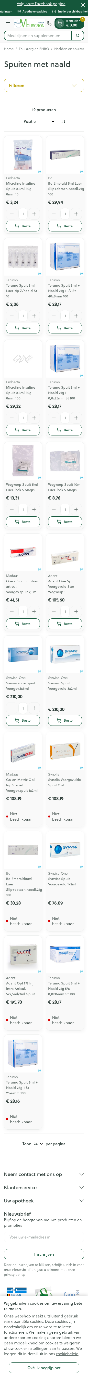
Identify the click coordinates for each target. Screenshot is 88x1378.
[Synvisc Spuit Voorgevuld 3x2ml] (65, 654)
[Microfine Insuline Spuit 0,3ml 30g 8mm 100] (23, 359)
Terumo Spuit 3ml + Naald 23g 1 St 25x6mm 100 (22, 1088)
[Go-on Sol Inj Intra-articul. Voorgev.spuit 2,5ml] (23, 552)
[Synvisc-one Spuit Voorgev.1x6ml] (23, 654)
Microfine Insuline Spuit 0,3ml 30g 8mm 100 (20, 393)
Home (9, 48)
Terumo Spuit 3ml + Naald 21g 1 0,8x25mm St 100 (64, 393)
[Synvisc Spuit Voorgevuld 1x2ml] (65, 850)
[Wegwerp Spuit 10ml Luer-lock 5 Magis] (65, 461)
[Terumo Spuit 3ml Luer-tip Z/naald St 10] (23, 257)
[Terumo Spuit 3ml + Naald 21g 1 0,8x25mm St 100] (65, 359)
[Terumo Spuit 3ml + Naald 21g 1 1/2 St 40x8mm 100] (65, 257)
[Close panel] (83, 5)
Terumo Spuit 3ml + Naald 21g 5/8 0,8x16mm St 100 (64, 988)
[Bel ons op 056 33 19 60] (49, 23)
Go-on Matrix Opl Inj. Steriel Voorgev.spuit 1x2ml (22, 785)
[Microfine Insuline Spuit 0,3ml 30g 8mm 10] (23, 155)
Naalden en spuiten (69, 48)
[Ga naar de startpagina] (29, 23)
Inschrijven (44, 1254)
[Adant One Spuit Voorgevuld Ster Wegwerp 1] (65, 552)
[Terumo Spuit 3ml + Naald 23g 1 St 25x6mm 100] (23, 1053)
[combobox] (38, 35)
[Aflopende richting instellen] (63, 121)
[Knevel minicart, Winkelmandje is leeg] (59, 23)
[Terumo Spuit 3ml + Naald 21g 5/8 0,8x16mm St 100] (65, 954)
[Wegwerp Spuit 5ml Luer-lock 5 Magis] (23, 461)
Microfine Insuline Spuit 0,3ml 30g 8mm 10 (20, 189)
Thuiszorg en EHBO (34, 48)
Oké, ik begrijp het (44, 1367)
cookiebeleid (67, 1353)
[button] (44, 85)
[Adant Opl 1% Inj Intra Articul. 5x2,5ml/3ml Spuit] (23, 954)
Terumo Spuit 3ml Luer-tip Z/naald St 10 (21, 291)
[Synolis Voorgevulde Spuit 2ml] (65, 751)
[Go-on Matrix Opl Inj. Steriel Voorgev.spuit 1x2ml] (23, 751)
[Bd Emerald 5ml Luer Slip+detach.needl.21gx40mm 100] (65, 155)
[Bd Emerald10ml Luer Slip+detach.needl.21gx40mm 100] (23, 850)
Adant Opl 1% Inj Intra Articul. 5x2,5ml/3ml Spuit (20, 988)
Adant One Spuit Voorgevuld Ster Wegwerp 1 (62, 586)
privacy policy (14, 1274)
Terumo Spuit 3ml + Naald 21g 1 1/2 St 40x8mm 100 (64, 291)
